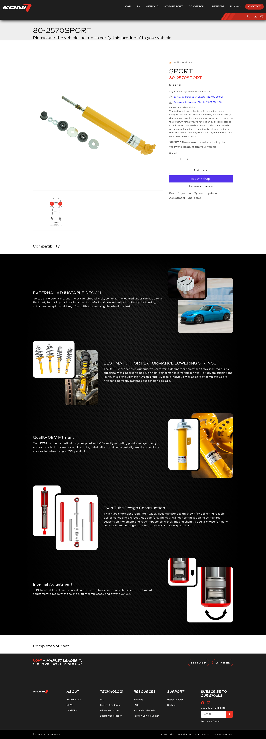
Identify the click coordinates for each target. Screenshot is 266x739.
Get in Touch (223, 662)
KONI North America (50, 734)
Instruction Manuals (144, 710)
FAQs (136, 705)
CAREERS (71, 710)
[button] (129, 6)
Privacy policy (168, 734)
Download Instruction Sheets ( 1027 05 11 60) (197, 102)
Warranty (138, 699)
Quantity (173, 153)
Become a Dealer (211, 721)
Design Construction (111, 715)
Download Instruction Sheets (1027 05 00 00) (198, 97)
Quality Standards (110, 705)
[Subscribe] (229, 714)
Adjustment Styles (110, 710)
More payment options (201, 186)
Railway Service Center (146, 715)
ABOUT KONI (73, 699)
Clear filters (222, 51)
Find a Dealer (198, 662)
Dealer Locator (175, 699)
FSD (102, 699)
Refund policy (184, 734)
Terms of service (202, 734)
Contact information (223, 734)
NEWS (69, 705)
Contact (171, 705)
